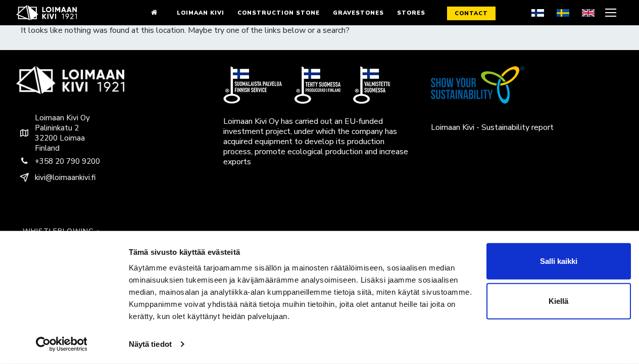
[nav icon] (612, 12)
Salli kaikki (558, 261)
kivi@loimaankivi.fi (65, 177)
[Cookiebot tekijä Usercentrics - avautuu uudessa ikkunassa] (61, 344)
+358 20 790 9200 (67, 161)
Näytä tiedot (150, 344)
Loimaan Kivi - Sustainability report (492, 127)
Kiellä (558, 301)
